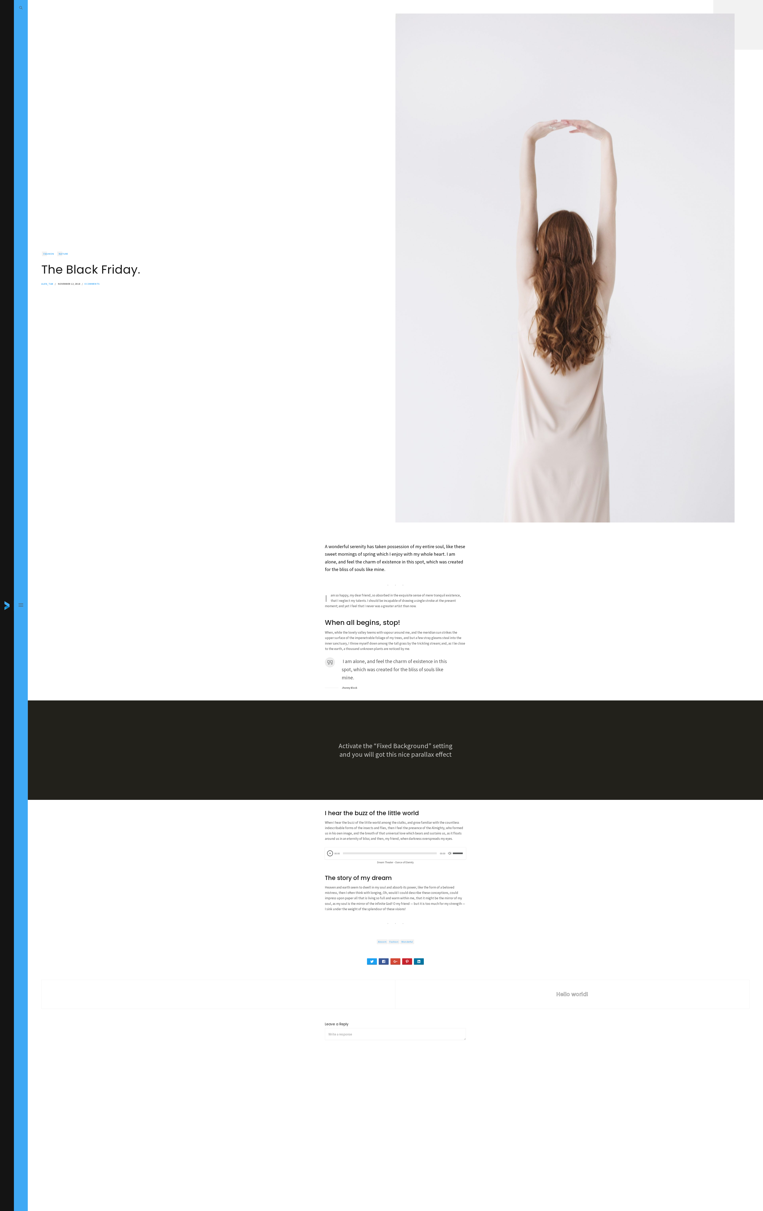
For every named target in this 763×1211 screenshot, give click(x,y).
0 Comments (92, 283)
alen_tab (47, 283)
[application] (395, 853)
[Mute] (450, 853)
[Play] (330, 853)
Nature (63, 253)
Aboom (382, 941)
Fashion (49, 253)
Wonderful (407, 941)
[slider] (458, 851)
